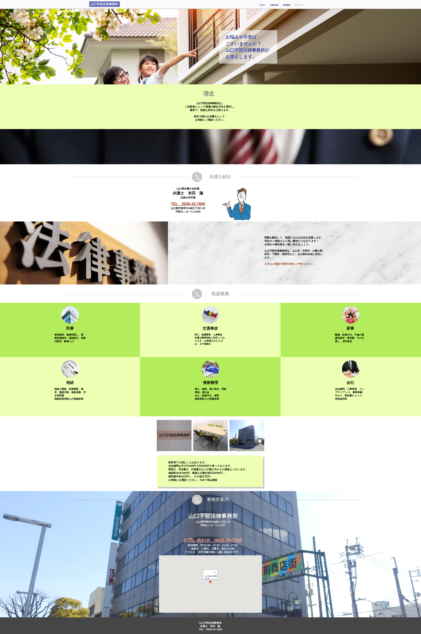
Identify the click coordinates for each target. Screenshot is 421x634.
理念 (208, 94)
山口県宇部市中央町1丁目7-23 (189, 208)
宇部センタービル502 (188, 211)
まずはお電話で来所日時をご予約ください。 (290, 263)
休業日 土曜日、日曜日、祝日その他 (212, 548)
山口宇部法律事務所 (213, 516)
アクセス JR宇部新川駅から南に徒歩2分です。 (213, 552)
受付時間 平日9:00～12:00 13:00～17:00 (213, 545)
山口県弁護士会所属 (188, 188)
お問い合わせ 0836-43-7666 (213, 540)
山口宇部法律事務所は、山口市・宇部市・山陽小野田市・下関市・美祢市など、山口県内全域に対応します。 (293, 254)
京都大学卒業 (188, 197)
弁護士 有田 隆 (188, 193)
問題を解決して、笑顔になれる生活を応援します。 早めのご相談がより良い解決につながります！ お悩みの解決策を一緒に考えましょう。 (294, 241)
